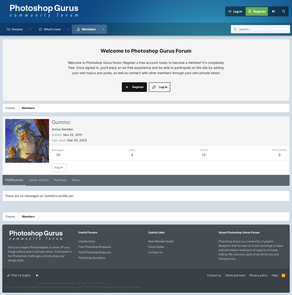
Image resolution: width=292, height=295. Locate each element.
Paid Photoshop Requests (94, 252)
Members (89, 29)
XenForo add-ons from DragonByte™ (62, 287)
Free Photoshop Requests (94, 246)
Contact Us (155, 252)
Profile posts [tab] (14, 180)
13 (204, 155)
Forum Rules (156, 246)
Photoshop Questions (91, 257)
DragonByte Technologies (116, 287)
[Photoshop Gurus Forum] (35, 240)
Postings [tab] (60, 180)
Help (275, 275)
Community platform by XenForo (73, 283)
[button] (30, 29)
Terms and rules (235, 275)
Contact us (214, 275)
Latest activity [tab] (39, 180)
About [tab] (76, 180)
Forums (17, 29)
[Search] (284, 11)
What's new (52, 29)
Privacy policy (258, 275)
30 (58, 155)
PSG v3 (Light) (20, 275)
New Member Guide (161, 241)
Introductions (86, 241)
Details (137, 287)
